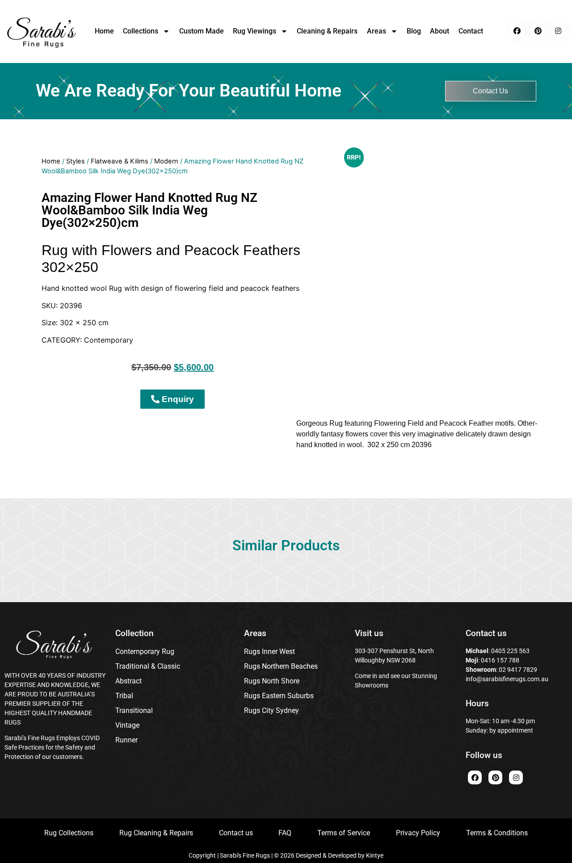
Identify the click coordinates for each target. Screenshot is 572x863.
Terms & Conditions (497, 833)
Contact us (236, 833)
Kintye (374, 855)
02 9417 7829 (518, 669)
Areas (376, 31)
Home (104, 31)
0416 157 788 (499, 660)
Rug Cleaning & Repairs (156, 833)
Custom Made (201, 31)
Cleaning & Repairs (327, 31)
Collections (140, 31)
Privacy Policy (418, 833)
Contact (470, 31)
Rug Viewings (254, 31)
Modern (166, 161)
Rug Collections (68, 833)
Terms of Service (343, 833)
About (439, 31)
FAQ (284, 833)
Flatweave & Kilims (119, 161)
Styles (75, 161)
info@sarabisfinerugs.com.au (507, 679)
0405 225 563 (510, 650)
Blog (414, 31)
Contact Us (490, 91)
